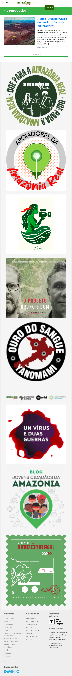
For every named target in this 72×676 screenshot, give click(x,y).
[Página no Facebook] (5, 671)
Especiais (29, 639)
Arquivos (7, 650)
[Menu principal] (6, 3)
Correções (8, 627)
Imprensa (7, 659)
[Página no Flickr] (18, 671)
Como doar (49, 7)
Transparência (9, 624)
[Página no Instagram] (15, 671)
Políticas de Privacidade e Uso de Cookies (13, 634)
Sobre (6, 621)
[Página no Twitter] (8, 671)
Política (29, 627)
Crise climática (31, 636)
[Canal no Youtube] (12, 671)
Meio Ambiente (32, 619)
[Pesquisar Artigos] (57, 7)
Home (6, 630)
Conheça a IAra (9, 644)
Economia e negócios (34, 630)
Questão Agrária (32, 624)
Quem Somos (9, 619)
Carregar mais (36, 54)
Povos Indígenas (32, 621)
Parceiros (7, 653)
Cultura (29, 633)
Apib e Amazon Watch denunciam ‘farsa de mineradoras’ (52, 22)
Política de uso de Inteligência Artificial (11, 640)
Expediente (8, 647)
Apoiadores (8, 656)
